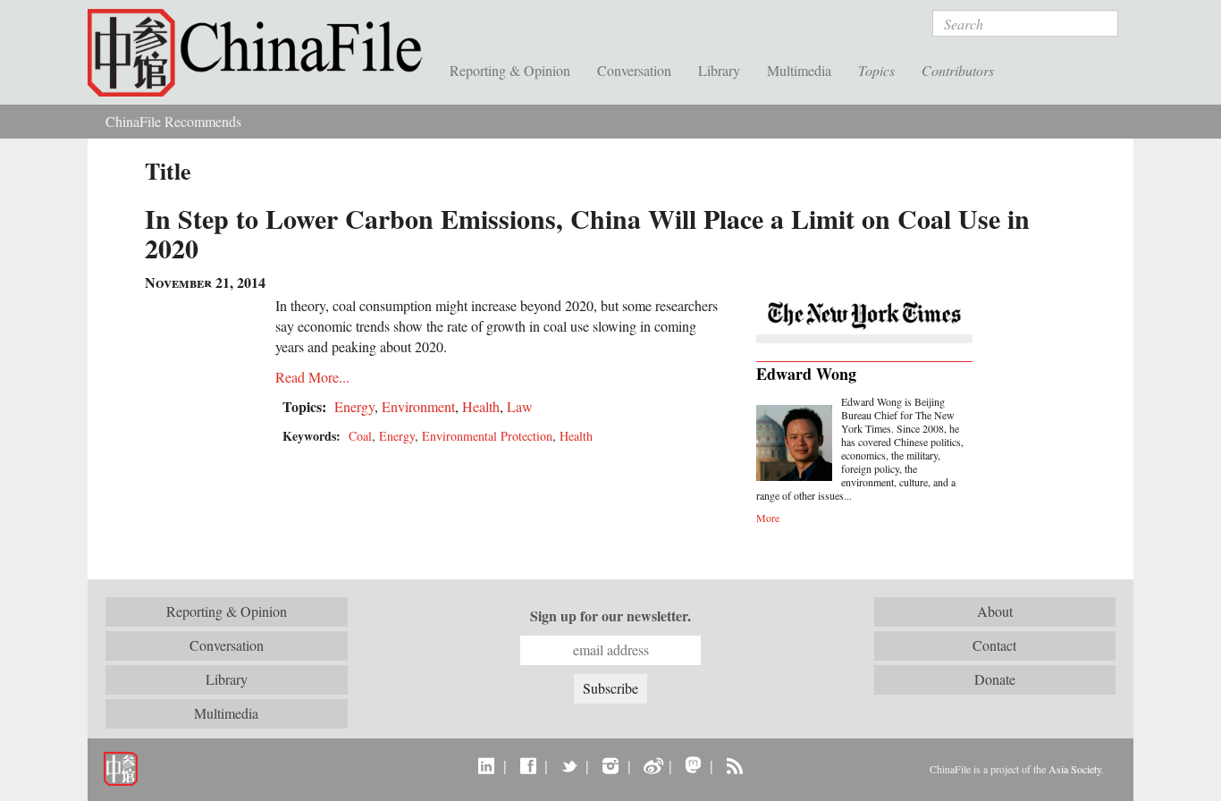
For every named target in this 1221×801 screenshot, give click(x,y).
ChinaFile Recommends (173, 121)
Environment (418, 406)
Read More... (312, 376)
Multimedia (799, 70)
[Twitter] (569, 765)
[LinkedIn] (487, 765)
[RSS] (734, 765)
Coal (360, 435)
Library (719, 70)
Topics (876, 70)
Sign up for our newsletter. (610, 616)
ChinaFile (262, 53)
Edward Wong (806, 373)
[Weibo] (652, 765)
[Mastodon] (693, 765)
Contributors (958, 70)
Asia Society (1074, 769)
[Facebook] (528, 765)
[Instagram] (610, 765)
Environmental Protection (487, 435)
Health (481, 406)
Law (520, 406)
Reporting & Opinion (510, 70)
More (767, 517)
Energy (354, 406)
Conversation (634, 70)
